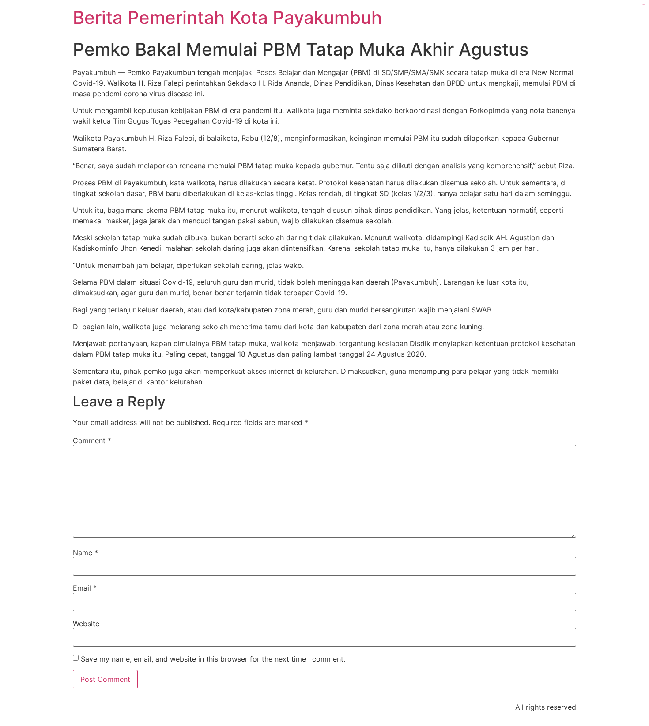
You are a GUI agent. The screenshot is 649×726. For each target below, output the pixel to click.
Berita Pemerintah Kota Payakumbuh (227, 17)
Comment (92, 440)
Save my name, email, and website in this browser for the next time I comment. (213, 658)
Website (86, 623)
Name (85, 552)
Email (85, 587)
